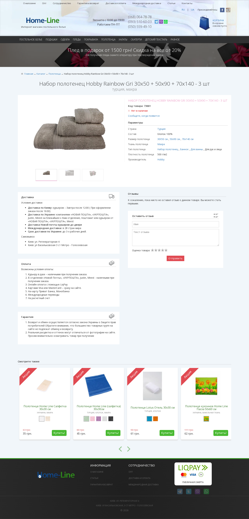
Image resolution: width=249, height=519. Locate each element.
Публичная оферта (193, 482)
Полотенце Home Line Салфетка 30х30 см (45, 407)
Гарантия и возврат (88, 3)
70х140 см (187, 139)
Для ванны (197, 149)
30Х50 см (162, 139)
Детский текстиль (156, 39)
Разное (175, 39)
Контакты (187, 3)
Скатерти (136, 39)
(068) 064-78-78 (140, 17)
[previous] (71, 449)
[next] (177, 449)
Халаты (123, 39)
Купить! (59, 433)
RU (183, 9)
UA (192, 9)
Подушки (51, 39)
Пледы (77, 39)
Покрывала (91, 39)
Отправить (175, 258)
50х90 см (175, 139)
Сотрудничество (62, 3)
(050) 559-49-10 (140, 26)
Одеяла (65, 39)
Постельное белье (30, 39)
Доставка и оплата (116, 3)
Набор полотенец (168, 149)
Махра (161, 144)
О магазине (29, 3)
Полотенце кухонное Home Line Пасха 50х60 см (206, 407)
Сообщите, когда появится (144, 115)
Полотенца (108, 39)
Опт (44, 3)
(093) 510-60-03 (140, 21)
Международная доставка (146, 3)
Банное (184, 149)
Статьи (171, 3)
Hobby (160, 159)
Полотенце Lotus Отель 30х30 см (153, 407)
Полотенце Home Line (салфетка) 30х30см (99, 407)
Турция (161, 128)
